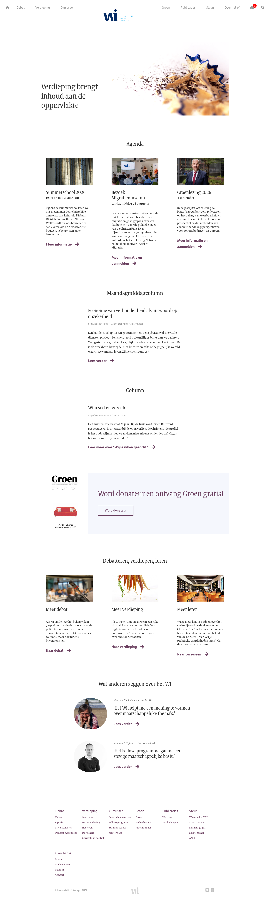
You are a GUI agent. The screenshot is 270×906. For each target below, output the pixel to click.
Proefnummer (143, 827)
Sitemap (75, 890)
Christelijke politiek (93, 838)
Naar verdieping (124, 647)
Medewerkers (62, 864)
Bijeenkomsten (63, 827)
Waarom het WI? (198, 817)
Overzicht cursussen (120, 817)
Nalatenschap (197, 832)
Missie (58, 859)
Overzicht (87, 817)
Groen (166, 7)
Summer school (117, 827)
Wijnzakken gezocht (107, 407)
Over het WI (233, 7)
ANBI (192, 838)
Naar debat (54, 650)
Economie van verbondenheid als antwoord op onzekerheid (132, 313)
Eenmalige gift (197, 827)
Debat (21, 7)
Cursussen (67, 7)
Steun (210, 7)
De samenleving (91, 822)
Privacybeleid (62, 890)
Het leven (87, 827)
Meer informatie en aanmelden (127, 260)
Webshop (167, 817)
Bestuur (59, 869)
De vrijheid (88, 832)
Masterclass (115, 832)
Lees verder (97, 361)
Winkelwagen (170, 822)
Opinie (59, 822)
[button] (5, 8)
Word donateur (116, 510)
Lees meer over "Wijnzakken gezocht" (118, 447)
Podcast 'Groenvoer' (66, 832)
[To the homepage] (135, 891)
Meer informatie (59, 244)
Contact (59, 874)
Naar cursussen (189, 654)
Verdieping (42, 7)
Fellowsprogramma (119, 822)
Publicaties (188, 7)
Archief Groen (143, 822)
